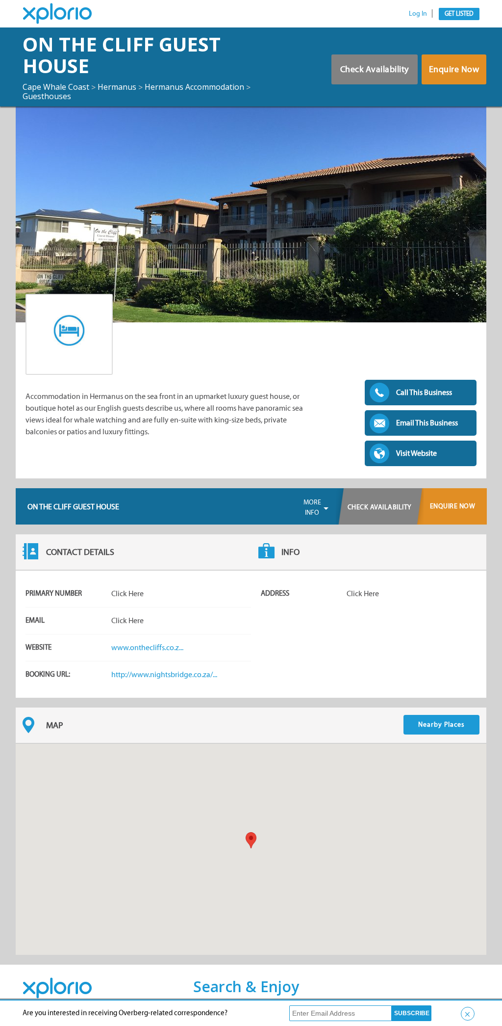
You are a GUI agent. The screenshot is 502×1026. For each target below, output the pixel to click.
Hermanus (117, 86)
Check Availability (374, 69)
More (312, 507)
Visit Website (416, 453)
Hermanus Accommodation (194, 86)
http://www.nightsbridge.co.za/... (164, 674)
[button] (251, 840)
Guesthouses (47, 96)
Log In (418, 13)
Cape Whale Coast (56, 86)
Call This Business (424, 392)
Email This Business (427, 422)
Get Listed (459, 13)
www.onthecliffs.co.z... (147, 647)
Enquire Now (454, 69)
